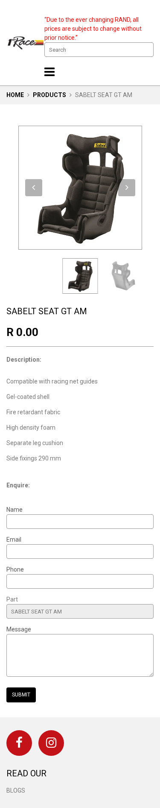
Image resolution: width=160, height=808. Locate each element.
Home (15, 94)
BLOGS (15, 790)
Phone (15, 569)
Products (49, 94)
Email (13, 539)
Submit (21, 695)
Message (18, 629)
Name (14, 509)
